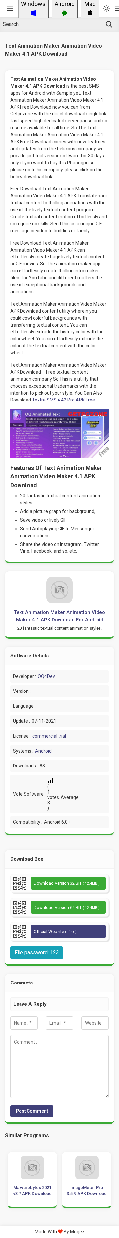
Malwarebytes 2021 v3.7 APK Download (32, 1190)
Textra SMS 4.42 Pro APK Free (63, 399)
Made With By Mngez (60, 1231)
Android (43, 751)
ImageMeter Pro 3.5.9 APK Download (87, 1190)
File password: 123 (37, 952)
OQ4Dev (46, 676)
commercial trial (49, 736)
